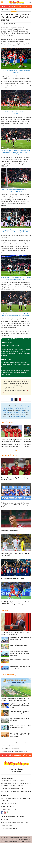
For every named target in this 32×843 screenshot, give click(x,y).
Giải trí (25, 6)
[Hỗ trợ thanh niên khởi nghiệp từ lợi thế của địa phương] (5, 639)
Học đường (17, 6)
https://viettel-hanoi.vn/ (18, 751)
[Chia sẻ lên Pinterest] (20, 399)
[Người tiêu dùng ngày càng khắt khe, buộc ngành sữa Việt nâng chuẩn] (5, 705)
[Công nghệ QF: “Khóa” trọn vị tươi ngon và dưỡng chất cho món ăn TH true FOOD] (5, 735)
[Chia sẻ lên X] (16, 399)
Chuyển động (8, 6)
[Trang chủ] (2, 9)
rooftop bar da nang (10, 748)
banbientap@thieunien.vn (18, 416)
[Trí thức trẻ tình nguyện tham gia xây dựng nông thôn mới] (5, 667)
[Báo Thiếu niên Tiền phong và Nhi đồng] (16, 2)
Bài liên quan (7, 422)
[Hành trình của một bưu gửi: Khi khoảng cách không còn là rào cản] (5, 713)
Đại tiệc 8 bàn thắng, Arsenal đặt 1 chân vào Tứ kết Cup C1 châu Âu (16, 408)
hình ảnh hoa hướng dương (9, 742)
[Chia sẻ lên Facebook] (12, 399)
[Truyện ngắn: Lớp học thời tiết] (5, 646)
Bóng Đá (13, 10)
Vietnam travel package (8, 745)
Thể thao (7, 10)
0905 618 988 (16, 771)
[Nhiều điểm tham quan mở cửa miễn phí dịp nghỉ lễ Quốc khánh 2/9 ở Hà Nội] (5, 654)
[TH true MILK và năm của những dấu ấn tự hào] (5, 720)
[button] (30, 2)
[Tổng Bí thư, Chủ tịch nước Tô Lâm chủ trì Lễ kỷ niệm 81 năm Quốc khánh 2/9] (16, 622)
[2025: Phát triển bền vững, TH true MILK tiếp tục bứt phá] (5, 727)
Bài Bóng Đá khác (9, 455)
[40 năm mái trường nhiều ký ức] (5, 661)
